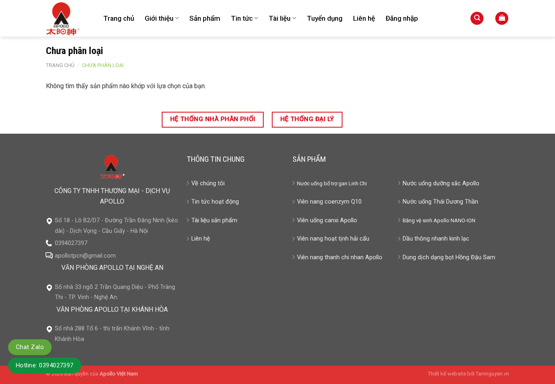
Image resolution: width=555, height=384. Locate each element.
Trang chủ (118, 18)
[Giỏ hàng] (501, 18)
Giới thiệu (159, 18)
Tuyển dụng (325, 18)
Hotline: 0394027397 (45, 365)
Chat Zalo (30, 347)
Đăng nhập (402, 18)
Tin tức (242, 18)
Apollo (441, 220)
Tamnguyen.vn (492, 374)
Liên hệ (364, 18)
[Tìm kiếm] (476, 18)
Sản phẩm (204, 18)
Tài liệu (280, 18)
